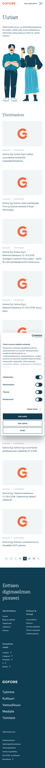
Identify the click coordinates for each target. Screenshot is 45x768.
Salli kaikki (22, 416)
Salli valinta (22, 423)
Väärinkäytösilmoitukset (11, 744)
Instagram (6, 656)
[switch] (38, 385)
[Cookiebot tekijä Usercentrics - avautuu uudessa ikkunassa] (32, 336)
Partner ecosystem (33, 630)
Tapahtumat (7, 623)
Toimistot (8, 718)
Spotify (5, 667)
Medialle (8, 711)
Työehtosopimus (32, 634)
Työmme (8, 692)
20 (34, 559)
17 (20, 559)
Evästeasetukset (8, 740)
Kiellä (22, 430)
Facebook (6, 660)
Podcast (5, 630)
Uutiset (5, 616)
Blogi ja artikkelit (8, 620)
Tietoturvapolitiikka (9, 752)
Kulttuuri (29, 623)
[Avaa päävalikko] (33, 3)
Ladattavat (6, 627)
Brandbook (6, 759)
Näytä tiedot (32, 409)
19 (29, 559)
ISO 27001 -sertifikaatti (11, 756)
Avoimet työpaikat (33, 627)
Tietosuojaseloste (9, 748)
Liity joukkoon (31, 620)
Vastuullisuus (11, 705)
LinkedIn (5, 653)
